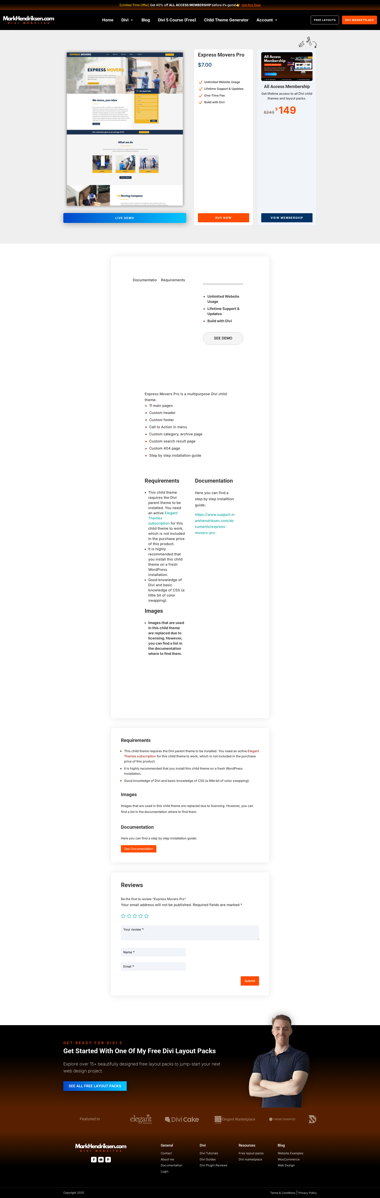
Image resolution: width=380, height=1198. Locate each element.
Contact (166, 1153)
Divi (124, 20)
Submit (250, 981)
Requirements (173, 280)
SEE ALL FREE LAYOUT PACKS (95, 1086)
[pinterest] (108, 1159)
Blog (146, 20)
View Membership (287, 217)
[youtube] (101, 1159)
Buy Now (223, 217)
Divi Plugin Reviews (213, 1165)
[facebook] (94, 1159)
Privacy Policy (307, 1192)
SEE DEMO (223, 338)
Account (264, 20)
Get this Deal (251, 5)
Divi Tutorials (209, 1153)
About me (167, 1159)
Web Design (286, 1165)
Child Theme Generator (226, 20)
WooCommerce (289, 1159)
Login (164, 1171)
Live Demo (124, 218)
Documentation (146, 280)
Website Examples (290, 1153)
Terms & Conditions (282, 1192)
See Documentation (138, 849)
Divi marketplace (250, 1159)
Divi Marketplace (359, 20)
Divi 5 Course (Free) (177, 20)
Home (107, 20)
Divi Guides (208, 1159)
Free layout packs (251, 1153)
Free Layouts (325, 20)
